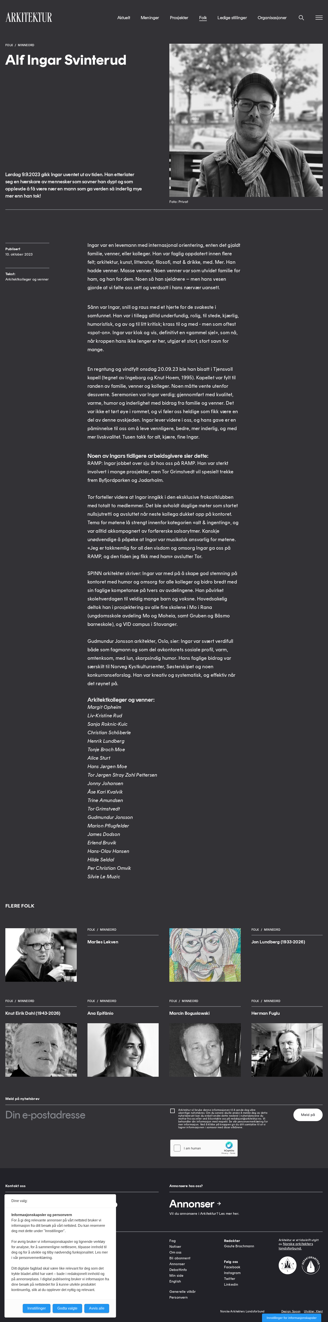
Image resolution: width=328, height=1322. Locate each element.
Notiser (175, 1246)
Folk (203, 17)
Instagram (232, 1273)
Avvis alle (96, 1308)
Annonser (191, 1204)
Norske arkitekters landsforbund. (296, 1246)
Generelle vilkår (182, 1291)
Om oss (175, 1252)
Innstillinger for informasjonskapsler (292, 1318)
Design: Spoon (290, 1311)
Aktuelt (123, 17)
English (175, 1281)
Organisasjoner (272, 17)
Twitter (229, 1279)
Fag (172, 1241)
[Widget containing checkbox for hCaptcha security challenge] (204, 1148)
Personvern (178, 1297)
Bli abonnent (179, 1258)
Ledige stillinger (232, 17)
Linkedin (231, 1284)
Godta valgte (67, 1308)
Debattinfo (178, 1270)
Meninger (150, 17)
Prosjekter (179, 17)
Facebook (232, 1267)
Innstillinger (36, 1308)
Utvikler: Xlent (313, 1311)
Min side (176, 1275)
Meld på (308, 1115)
